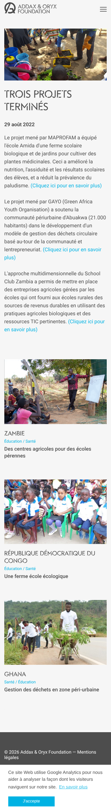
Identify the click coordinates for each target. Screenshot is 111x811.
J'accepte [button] (31, 801)
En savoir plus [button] (73, 787)
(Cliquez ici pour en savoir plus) (66, 186)
